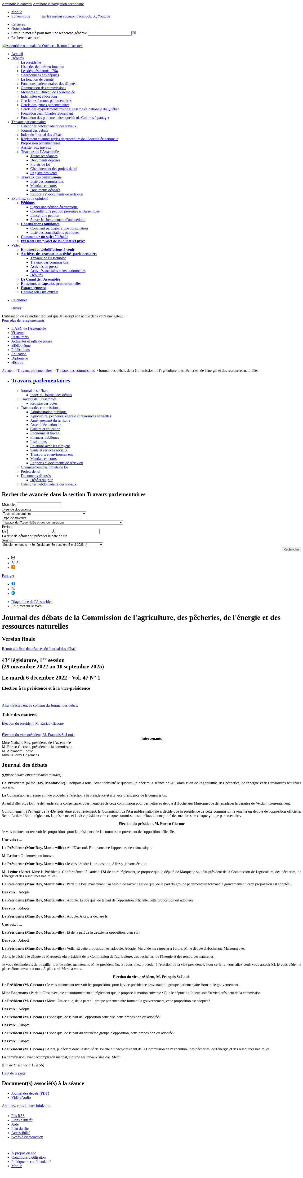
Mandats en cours (43, 186)
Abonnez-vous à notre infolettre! (26, 1106)
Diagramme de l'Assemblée (31, 602)
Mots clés (9, 504)
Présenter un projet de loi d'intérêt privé (53, 241)
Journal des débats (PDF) (30, 1093)
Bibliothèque (21, 345)
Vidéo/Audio (21, 1098)
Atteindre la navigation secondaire (58, 4)
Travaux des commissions (41, 177)
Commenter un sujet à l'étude (44, 237)
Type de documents (16, 509)
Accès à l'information (27, 1137)
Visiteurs (17, 333)
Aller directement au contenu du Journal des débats (40, 705)
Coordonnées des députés (40, 75)
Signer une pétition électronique (54, 207)
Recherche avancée (25, 38)
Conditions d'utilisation (28, 1157)
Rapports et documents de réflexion (56, 194)
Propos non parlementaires (40, 143)
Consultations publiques (40, 224)
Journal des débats (34, 130)
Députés (17, 58)
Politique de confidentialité (31, 1162)
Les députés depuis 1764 (39, 71)
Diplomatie (19, 358)
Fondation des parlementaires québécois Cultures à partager (65, 118)
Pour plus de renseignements (23, 320)
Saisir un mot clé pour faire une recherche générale (49, 33)
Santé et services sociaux (48, 450)
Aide (15, 1124)
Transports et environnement (51, 454)
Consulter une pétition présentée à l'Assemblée (65, 211)
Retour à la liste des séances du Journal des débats (39, 649)
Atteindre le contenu (17, 4)
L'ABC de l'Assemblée (28, 328)
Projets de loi (40, 164)
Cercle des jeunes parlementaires (45, 105)
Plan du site (20, 1128)
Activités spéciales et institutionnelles (57, 271)
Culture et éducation (45, 429)
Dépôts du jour (41, 480)
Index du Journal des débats (41, 135)
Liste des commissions (47, 181)
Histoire (17, 362)
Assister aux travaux (36, 147)
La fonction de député (37, 79)
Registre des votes (43, 173)
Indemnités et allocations (39, 96)
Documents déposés (45, 160)
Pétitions (28, 203)
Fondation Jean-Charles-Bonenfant (47, 113)
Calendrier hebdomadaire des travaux (48, 126)
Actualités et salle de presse (31, 341)
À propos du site (23, 1153)
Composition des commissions (43, 88)
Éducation (19, 354)
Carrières (18, 24)
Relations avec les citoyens (50, 446)
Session (7, 540)
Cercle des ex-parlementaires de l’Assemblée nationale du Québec (70, 109)
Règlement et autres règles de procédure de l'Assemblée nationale (69, 139)
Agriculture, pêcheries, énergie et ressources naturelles (70, 416)
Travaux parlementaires (28, 122)
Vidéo (15, 245)
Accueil (17, 54)
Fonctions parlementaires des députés (48, 84)
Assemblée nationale (45, 425)
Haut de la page (13, 1073)
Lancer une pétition (44, 215)
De (4, 531)
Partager (8, 576)
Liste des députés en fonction (42, 67)
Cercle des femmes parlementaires (46, 101)
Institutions (38, 442)
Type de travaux (14, 518)
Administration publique (48, 412)
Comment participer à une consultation (59, 228)
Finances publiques (44, 437)
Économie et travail (44, 433)
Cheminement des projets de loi (53, 169)
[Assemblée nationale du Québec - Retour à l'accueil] (42, 46)
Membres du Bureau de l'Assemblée (48, 92)
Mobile (16, 1166)
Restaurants (20, 337)
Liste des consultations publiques (54, 232)
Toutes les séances (44, 156)
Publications (20, 350)
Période (7, 527)
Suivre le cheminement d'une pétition (57, 220)
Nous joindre (21, 28)
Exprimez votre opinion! (29, 198)
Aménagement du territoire (50, 420)
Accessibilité (20, 1133)
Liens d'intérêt (21, 1120)
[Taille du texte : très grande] (18, 563)
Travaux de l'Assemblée (40, 152)
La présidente (31, 62)
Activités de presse (44, 266)
